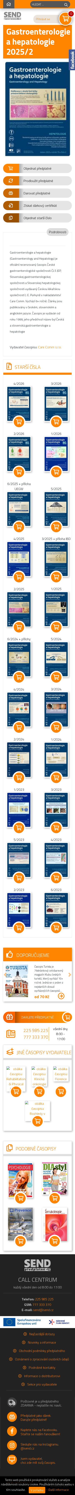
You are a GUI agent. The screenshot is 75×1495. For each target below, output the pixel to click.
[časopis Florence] (61, 1073)
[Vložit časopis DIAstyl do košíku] (55, 1198)
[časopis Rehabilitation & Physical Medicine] (15, 1078)
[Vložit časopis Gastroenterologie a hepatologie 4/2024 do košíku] (19, 727)
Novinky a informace (42, 1342)
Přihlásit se (43, 19)
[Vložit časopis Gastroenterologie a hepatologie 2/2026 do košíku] (19, 472)
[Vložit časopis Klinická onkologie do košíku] (39, 1091)
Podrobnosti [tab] (57, 231)
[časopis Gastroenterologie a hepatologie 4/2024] (18, 709)
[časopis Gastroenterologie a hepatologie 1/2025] (56, 608)
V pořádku (37, 1490)
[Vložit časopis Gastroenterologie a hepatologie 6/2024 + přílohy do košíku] (19, 677)
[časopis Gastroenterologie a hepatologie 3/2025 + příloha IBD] (56, 558)
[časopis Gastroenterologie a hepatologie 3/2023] (56, 809)
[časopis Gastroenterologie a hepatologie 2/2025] (18, 609)
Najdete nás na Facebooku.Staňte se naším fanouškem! (40, 1431)
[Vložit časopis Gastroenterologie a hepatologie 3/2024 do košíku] (56, 727)
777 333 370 (36, 1037)
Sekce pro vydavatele (42, 1384)
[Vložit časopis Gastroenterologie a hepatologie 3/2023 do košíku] (56, 828)
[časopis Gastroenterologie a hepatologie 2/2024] (18, 759)
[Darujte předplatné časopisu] (37, 1017)
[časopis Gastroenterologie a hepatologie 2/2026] (18, 453)
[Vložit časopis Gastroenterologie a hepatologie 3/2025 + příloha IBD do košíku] (56, 577)
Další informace (59, 1489)
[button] (37, 168)
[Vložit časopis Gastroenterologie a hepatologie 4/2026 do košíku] (19, 422)
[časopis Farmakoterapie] (54, 1223)
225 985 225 (36, 1030)
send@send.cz (43, 1309)
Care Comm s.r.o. (49, 347)
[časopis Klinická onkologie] (39, 1076)
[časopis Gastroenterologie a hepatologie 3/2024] (56, 709)
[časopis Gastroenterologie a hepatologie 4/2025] (18, 558)
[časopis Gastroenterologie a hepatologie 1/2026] (56, 453)
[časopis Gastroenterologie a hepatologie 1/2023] (18, 809)
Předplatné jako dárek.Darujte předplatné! (36, 1417)
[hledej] (66, 4)
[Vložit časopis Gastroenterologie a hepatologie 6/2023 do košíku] (56, 928)
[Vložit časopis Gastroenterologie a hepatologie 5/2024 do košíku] (56, 677)
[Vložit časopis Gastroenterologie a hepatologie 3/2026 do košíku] (56, 422)
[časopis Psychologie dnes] (20, 1179)
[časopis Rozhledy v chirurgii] (37, 1110)
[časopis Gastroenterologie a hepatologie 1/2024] (56, 759)
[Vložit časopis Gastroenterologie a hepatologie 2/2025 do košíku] (19, 627)
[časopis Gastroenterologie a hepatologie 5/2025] (56, 508)
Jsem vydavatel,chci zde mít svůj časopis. (38, 1460)
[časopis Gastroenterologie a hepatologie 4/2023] (56, 859)
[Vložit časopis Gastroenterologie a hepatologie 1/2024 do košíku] (56, 778)
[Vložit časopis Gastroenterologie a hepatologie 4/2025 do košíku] (19, 577)
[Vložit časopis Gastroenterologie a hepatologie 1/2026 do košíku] (56, 472)
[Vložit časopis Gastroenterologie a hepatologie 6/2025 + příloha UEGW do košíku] (19, 527)
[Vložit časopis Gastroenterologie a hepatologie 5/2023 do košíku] (19, 878)
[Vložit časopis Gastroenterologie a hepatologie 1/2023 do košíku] (19, 828)
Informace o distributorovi (42, 1375)
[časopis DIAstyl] (54, 1178)
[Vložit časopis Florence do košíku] (61, 1091)
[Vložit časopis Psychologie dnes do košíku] (20, 1198)
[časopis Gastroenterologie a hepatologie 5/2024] (56, 658)
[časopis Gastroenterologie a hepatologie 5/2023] (18, 859)
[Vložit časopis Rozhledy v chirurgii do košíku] (37, 1121)
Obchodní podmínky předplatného (42, 1350)
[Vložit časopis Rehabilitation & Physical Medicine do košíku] (16, 1091)
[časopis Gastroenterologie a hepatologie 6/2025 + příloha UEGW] (18, 508)
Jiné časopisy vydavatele (43, 1052)
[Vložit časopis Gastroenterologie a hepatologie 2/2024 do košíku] (19, 778)
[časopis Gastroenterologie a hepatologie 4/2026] (18, 403)
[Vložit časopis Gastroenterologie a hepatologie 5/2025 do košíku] (56, 527)
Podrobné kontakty (42, 1367)
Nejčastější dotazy (42, 1333)
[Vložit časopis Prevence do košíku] (20, 1241)
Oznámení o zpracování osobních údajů (42, 1359)
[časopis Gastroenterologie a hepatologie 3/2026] (56, 403)
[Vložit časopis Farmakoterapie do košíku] (55, 1241)
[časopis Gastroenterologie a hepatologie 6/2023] (56, 909)
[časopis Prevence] (20, 1223)
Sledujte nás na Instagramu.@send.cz (40, 1446)
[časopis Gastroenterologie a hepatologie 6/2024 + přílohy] (18, 658)
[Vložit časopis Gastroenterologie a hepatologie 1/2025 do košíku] (56, 627)
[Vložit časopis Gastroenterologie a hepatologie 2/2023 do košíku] (19, 928)
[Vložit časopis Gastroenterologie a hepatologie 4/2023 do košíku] (56, 878)
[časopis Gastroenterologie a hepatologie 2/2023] (18, 909)
